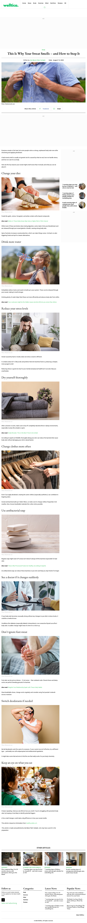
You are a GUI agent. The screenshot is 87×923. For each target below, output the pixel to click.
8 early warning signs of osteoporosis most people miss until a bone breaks (69, 205)
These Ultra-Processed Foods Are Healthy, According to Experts (27, 566)
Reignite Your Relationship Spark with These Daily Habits (25, 687)
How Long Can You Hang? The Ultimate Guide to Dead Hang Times (76, 907)
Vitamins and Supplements (32, 867)
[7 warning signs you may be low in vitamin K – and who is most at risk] (82, 186)
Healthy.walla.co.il (31, 823)
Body (43, 50)
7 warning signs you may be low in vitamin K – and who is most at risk (69, 186)
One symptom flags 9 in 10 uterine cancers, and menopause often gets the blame (9, 871)
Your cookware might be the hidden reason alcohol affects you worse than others (32, 302)
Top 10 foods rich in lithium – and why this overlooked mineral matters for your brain (76, 894)
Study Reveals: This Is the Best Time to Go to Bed (23, 433)
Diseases (4, 867)
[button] (44, 7)
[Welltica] (11, 5)
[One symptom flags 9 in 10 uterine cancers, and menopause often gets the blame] (11, 859)
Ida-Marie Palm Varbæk (38, 60)
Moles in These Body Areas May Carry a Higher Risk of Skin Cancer (28, 221)
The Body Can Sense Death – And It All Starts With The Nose (75, 900)
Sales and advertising (9, 903)
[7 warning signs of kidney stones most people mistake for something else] (82, 195)
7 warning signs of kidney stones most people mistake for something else (68, 195)
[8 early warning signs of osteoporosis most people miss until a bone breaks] (82, 205)
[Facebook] (3, 900)
